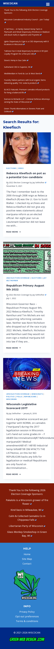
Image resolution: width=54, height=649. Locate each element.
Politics (10, 397)
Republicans (30, 397)
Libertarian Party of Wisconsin (26, 525)
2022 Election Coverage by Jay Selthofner (26, 182)
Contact (27, 563)
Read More (13, 232)
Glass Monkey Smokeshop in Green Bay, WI (27, 533)
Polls (19, 397)
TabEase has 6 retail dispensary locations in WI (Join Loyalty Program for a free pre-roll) (26, 52)
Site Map (27, 558)
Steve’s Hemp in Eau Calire (15, 60)
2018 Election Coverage (18, 394)
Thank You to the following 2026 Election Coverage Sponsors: (26, 11)
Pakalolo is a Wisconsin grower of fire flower (27, 502)
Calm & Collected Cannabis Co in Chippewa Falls (27, 517)
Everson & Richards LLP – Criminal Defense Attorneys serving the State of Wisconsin (27, 100)
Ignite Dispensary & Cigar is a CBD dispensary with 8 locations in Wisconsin (26, 43)
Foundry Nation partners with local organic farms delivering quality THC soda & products (25, 81)
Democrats (37, 394)
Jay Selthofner (15, 413)
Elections (11, 168)
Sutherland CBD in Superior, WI (17, 67)
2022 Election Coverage (18, 278)
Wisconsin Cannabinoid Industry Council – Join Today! (26, 19)
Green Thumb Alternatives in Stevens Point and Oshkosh (24, 110)
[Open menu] (48, 3)
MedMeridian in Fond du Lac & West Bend (22, 73)
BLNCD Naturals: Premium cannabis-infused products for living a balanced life (27, 91)
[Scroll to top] (47, 606)
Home (27, 554)
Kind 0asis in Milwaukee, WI (26, 509)
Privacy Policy (27, 611)
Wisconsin (11, 399)
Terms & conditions (27, 621)
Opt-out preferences (27, 616)
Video (21, 168)
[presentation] (27, 148)
